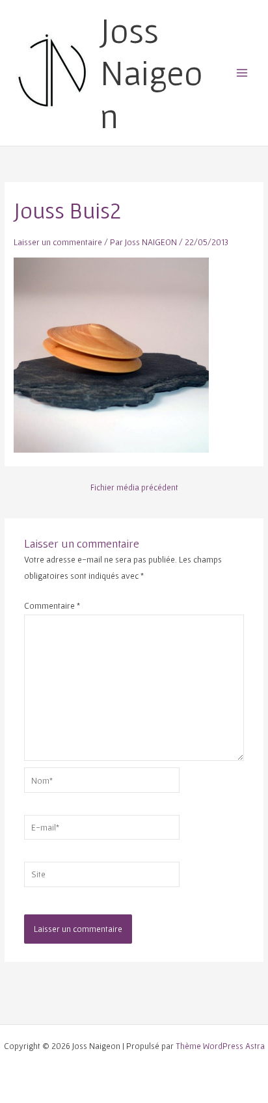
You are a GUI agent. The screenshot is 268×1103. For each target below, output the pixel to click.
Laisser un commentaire (58, 242)
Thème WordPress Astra (220, 1046)
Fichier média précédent (134, 487)
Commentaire (52, 605)
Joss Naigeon (151, 72)
